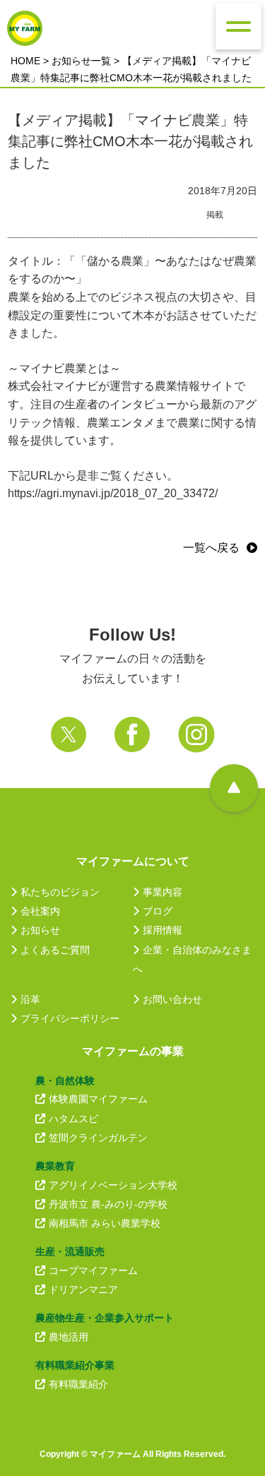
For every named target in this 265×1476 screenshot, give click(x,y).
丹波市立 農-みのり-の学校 (108, 1204)
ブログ (157, 911)
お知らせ (40, 930)
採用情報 (162, 930)
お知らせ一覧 (81, 60)
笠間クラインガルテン (98, 1137)
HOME (25, 60)
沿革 (30, 999)
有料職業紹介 (78, 1384)
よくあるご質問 (55, 950)
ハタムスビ (73, 1118)
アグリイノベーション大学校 (113, 1185)
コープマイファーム (93, 1270)
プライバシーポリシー (69, 1018)
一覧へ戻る (211, 548)
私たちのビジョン (60, 892)
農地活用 (68, 1337)
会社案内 (40, 911)
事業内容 (162, 892)
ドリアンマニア (83, 1289)
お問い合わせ (172, 999)
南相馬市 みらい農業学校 (104, 1223)
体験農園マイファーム (98, 1099)
